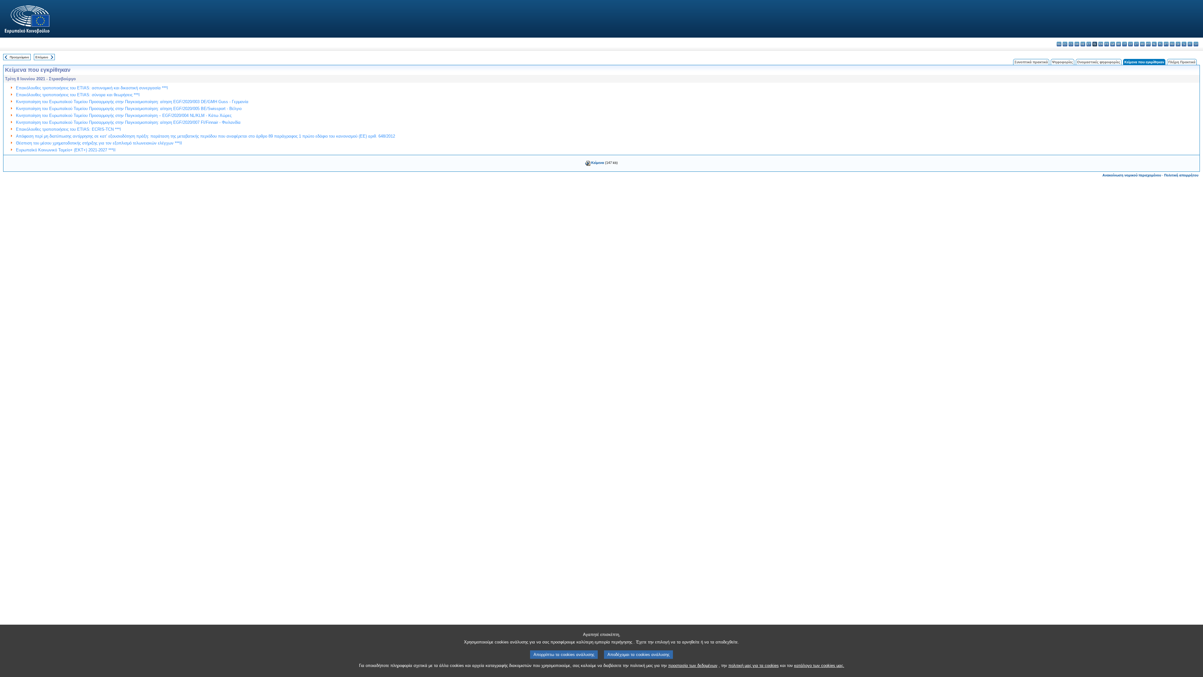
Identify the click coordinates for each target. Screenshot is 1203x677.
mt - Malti (1148, 44)
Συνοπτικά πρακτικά (1031, 62)
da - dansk (1077, 44)
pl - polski (1160, 44)
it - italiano (1124, 44)
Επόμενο (41, 57)
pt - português (1166, 44)
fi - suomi (1190, 44)
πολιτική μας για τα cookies (753, 665)
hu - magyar (1142, 44)
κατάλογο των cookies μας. (819, 665)
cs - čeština (1071, 44)
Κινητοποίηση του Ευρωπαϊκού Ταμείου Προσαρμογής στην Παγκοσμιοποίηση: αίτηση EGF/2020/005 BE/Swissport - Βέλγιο (129, 108)
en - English (1100, 44)
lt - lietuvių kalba (1136, 44)
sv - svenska (1196, 44)
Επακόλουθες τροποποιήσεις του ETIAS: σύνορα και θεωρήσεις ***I (78, 94)
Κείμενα (597, 163)
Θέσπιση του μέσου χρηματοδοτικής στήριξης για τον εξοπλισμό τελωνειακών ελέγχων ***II (99, 143)
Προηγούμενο (19, 57)
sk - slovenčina (1178, 44)
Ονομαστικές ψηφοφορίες (1098, 62)
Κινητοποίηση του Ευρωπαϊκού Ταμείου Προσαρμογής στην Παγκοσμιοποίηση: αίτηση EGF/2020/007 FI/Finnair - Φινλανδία (128, 122)
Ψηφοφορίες (1062, 62)
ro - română (1172, 44)
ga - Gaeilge (1112, 44)
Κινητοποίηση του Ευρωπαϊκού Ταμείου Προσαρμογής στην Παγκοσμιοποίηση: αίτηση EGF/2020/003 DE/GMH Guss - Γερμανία (132, 101)
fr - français (1106, 44)
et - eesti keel (1088, 44)
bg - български (1059, 44)
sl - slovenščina (1184, 44)
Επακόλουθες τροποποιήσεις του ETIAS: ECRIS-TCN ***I (68, 129)
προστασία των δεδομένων (692, 665)
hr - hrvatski (1118, 44)
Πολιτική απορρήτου (1181, 175)
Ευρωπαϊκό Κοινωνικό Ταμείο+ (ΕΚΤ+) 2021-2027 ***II (66, 150)
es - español (1065, 44)
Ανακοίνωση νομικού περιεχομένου (1131, 175)
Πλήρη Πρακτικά (1181, 62)
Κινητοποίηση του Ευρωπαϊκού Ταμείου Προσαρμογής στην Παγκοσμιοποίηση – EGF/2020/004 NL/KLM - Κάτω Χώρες (124, 115)
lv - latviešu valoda (1130, 44)
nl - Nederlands (1154, 44)
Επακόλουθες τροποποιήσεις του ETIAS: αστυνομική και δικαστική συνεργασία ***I (92, 88)
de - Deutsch (1083, 44)
